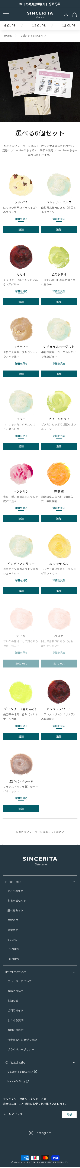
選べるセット (15, 910)
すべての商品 (15, 891)
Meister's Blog (16, 1081)
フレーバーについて (19, 981)
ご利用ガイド (15, 1010)
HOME (8, 35)
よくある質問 (15, 1020)
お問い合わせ (15, 1030)
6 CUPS (12, 939)
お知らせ (12, 1000)
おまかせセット (16, 900)
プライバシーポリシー (20, 1049)
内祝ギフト (14, 920)
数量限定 (12, 930)
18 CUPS (13, 959)
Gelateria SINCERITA (20, 1071)
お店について (15, 991)
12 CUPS (13, 949)
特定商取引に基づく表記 (22, 1039)
